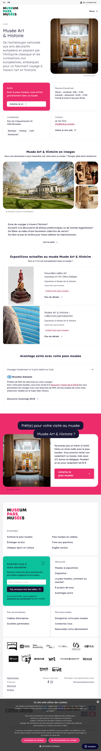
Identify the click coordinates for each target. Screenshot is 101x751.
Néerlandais (13, 678)
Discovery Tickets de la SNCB (64, 385)
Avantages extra (64, 593)
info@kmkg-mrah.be (65, 124)
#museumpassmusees (83, 682)
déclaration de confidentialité (19, 599)
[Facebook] (48, 682)
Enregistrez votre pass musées (71, 618)
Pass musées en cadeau (64, 536)
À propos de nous (64, 587)
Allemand (11, 686)
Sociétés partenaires (18, 623)
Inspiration (61, 573)
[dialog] (50, 725)
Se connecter (90, 2)
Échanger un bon (16, 542)
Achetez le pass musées (20, 536)
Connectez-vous (63, 623)
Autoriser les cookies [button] (34, 740)
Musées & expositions (66, 567)
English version (60, 547)
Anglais (10, 690)
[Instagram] (52, 682)
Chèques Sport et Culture (20, 547)
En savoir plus (55, 735)
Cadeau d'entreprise (17, 618)
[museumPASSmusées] (10, 11)
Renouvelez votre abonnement (71, 629)
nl (4, 2)
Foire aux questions (62, 542)
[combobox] (98, 702)
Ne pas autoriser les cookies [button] (64, 740)
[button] (50, 746)
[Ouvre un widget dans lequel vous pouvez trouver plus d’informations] (90, 747)
